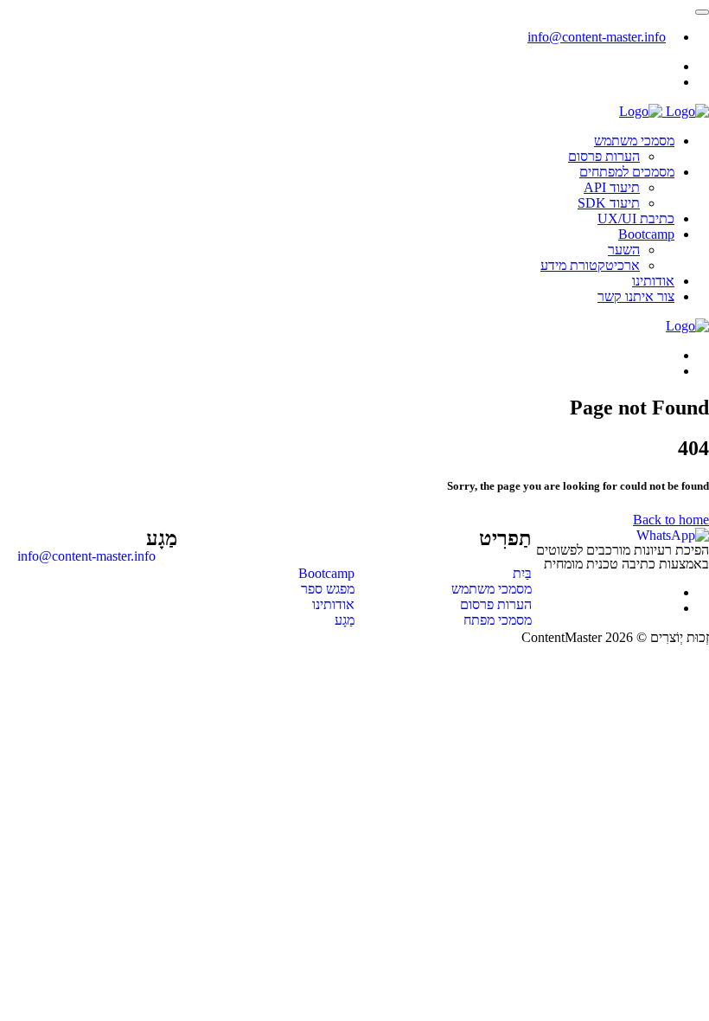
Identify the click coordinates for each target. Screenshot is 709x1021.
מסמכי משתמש (634, 140)
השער (624, 249)
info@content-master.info (596, 36)
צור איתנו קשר (635, 296)
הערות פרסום (604, 156)
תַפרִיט (505, 538)
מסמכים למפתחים (626, 171)
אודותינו (653, 280)
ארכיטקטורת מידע (590, 265)
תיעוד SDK (609, 203)
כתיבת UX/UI (635, 218)
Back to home (671, 519)
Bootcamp (646, 234)
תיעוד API (612, 187)
